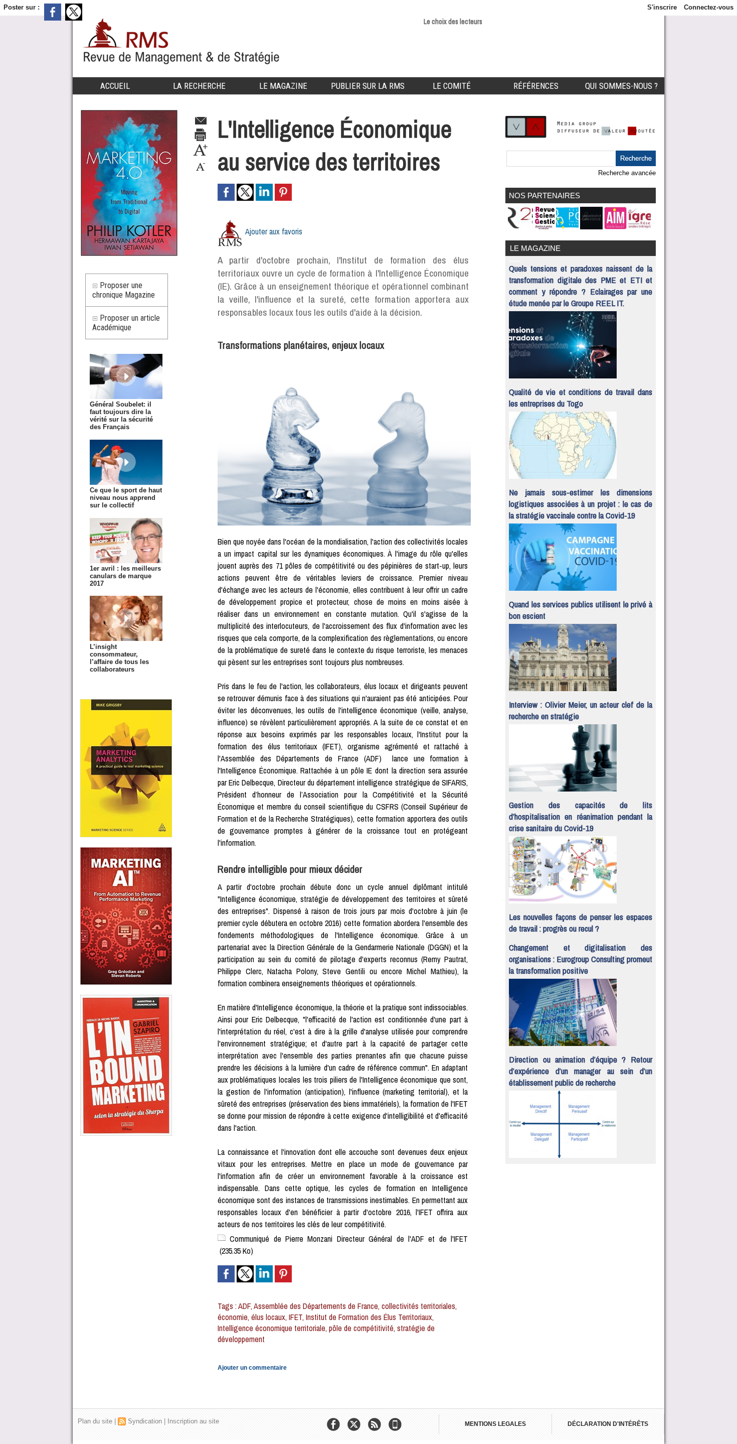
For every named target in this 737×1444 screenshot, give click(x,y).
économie (233, 1317)
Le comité (452, 86)
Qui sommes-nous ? (621, 86)
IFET (295, 1317)
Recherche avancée (627, 173)
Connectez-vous (708, 7)
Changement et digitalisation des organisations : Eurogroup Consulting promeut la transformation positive (580, 959)
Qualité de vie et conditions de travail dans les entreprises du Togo (580, 397)
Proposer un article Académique (126, 322)
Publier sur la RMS (368, 86)
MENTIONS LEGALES (495, 1423)
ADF (244, 1305)
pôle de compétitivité (361, 1328)
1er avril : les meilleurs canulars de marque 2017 (125, 576)
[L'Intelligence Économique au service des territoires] (344, 360)
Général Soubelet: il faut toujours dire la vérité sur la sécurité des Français (121, 416)
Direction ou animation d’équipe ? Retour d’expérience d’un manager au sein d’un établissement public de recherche (580, 1071)
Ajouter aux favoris (273, 231)
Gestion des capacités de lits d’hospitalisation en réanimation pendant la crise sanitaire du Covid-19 (580, 816)
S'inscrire (662, 7)
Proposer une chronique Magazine (123, 290)
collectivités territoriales (418, 1305)
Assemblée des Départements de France (316, 1305)
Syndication (145, 1421)
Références (536, 86)
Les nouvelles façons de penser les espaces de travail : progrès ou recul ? (580, 922)
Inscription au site (193, 1421)
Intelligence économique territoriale (271, 1328)
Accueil (115, 86)
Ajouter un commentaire (252, 1367)
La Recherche (199, 86)
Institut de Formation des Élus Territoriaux (369, 1317)
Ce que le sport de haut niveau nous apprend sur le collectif (126, 497)
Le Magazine (283, 86)
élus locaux (268, 1317)
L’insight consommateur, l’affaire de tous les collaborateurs (119, 658)
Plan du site (95, 1421)
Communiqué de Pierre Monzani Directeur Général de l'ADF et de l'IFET (349, 1238)
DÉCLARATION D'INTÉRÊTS (608, 1423)
